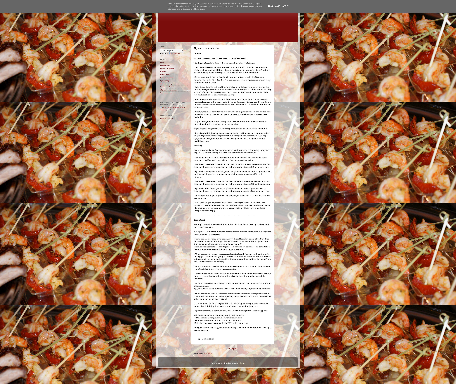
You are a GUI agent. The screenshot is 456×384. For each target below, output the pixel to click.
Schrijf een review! (166, 119)
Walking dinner (165, 75)
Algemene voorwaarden (168, 90)
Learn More (274, 6)
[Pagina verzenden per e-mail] (199, 339)
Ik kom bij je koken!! (166, 78)
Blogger (242, 363)
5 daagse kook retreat (167, 87)
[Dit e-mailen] (203, 339)
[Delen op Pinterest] (212, 339)
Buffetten (163, 72)
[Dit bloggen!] (205, 339)
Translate (176, 54)
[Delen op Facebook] (210, 339)
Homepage (233, 348)
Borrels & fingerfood (167, 69)
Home (162, 63)
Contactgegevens (166, 93)
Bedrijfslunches (165, 66)
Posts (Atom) (208, 354)
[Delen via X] (208, 339)
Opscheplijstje (165, 81)
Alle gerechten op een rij (168, 84)
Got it (285, 6)
